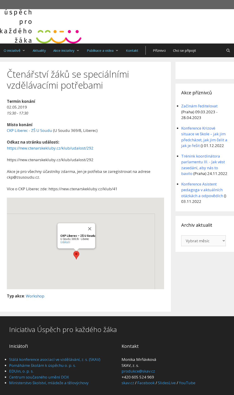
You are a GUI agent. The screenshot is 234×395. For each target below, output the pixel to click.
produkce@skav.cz (138, 371)
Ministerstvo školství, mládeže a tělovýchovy (49, 382)
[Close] (89, 228)
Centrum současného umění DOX (39, 377)
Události (65, 242)
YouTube (187, 382)
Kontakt (132, 50)
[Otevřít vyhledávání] (228, 50)
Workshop (35, 296)
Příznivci (159, 50)
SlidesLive (167, 382)
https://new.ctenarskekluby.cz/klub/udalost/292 (50, 148)
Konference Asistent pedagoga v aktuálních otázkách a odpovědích (202, 189)
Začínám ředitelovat (199, 106)
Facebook (146, 382)
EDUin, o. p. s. (21, 371)
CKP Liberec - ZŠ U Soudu (29, 130)
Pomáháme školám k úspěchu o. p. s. (42, 365)
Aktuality (39, 50)
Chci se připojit (184, 50)
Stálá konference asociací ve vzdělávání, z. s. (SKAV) (54, 359)
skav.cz (128, 382)
